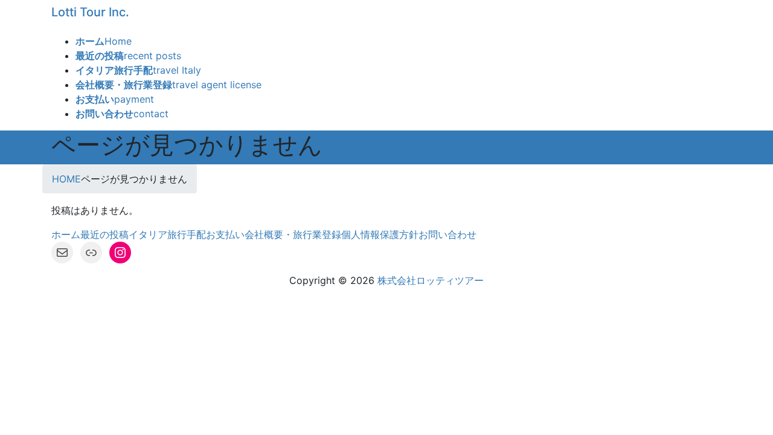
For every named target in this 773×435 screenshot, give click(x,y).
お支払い (225, 234)
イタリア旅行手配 (167, 234)
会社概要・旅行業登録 (293, 234)
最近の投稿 (104, 234)
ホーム (65, 234)
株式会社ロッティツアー (430, 280)
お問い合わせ (447, 234)
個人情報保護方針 (380, 234)
